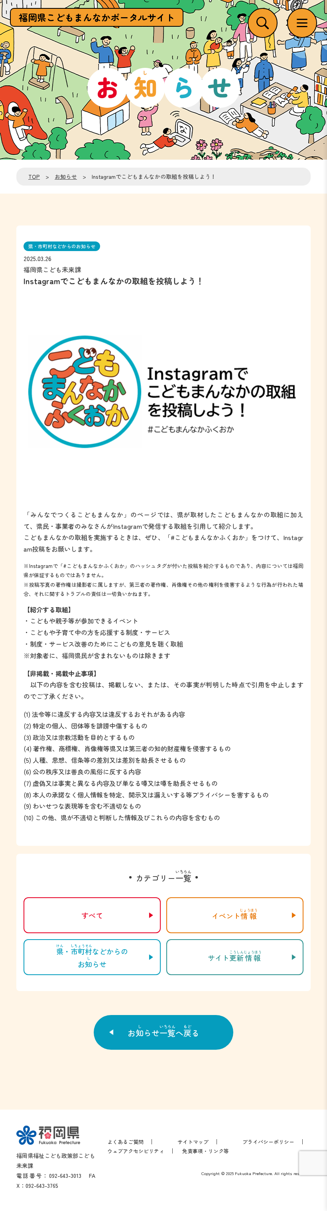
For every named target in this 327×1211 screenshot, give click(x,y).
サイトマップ (193, 1142)
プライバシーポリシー (268, 1142)
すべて (92, 915)
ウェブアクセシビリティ (135, 1151)
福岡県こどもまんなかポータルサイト (97, 17)
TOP (34, 176)
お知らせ (66, 176)
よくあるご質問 (125, 1142)
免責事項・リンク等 (205, 1151)
